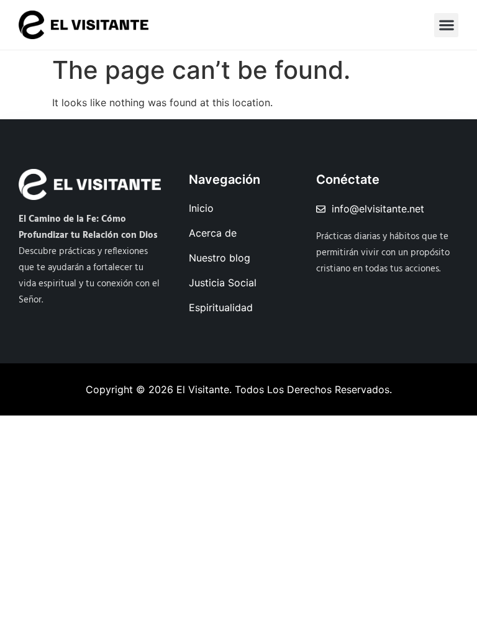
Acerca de (213, 233)
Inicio (201, 208)
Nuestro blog (219, 258)
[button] (446, 25)
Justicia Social (223, 282)
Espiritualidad (221, 307)
